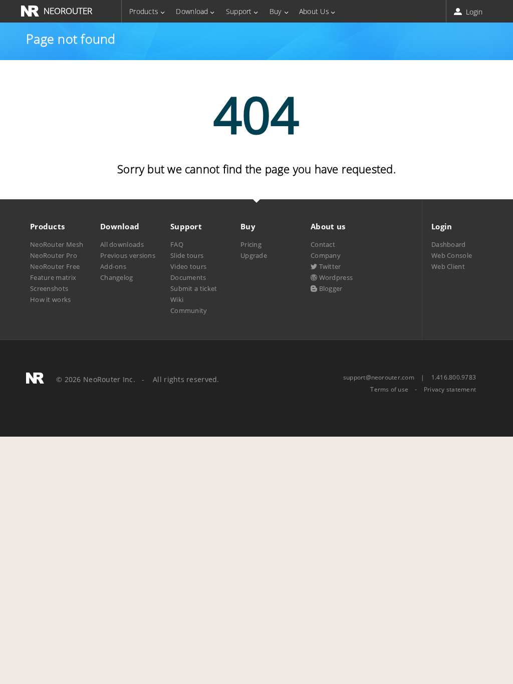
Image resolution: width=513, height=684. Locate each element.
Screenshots (49, 288)
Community (188, 310)
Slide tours (186, 255)
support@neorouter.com (378, 377)
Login (473, 12)
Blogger (329, 288)
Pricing (251, 244)
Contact (323, 244)
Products (143, 11)
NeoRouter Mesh (56, 244)
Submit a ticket (193, 288)
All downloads (122, 244)
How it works (50, 299)
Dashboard (448, 244)
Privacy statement (450, 389)
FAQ (176, 244)
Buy (276, 11)
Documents (188, 277)
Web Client (448, 266)
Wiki (176, 299)
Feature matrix (53, 277)
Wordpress (335, 277)
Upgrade (253, 255)
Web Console (451, 255)
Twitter (329, 266)
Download (192, 11)
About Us (314, 11)
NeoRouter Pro (53, 255)
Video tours (188, 266)
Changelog (116, 277)
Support (239, 11)
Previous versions (127, 255)
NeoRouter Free (55, 266)
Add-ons (113, 266)
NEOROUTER (68, 11)
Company (326, 255)
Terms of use (389, 389)
